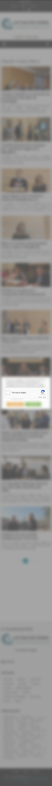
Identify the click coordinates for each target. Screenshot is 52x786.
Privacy (40, 397)
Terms (44, 397)
